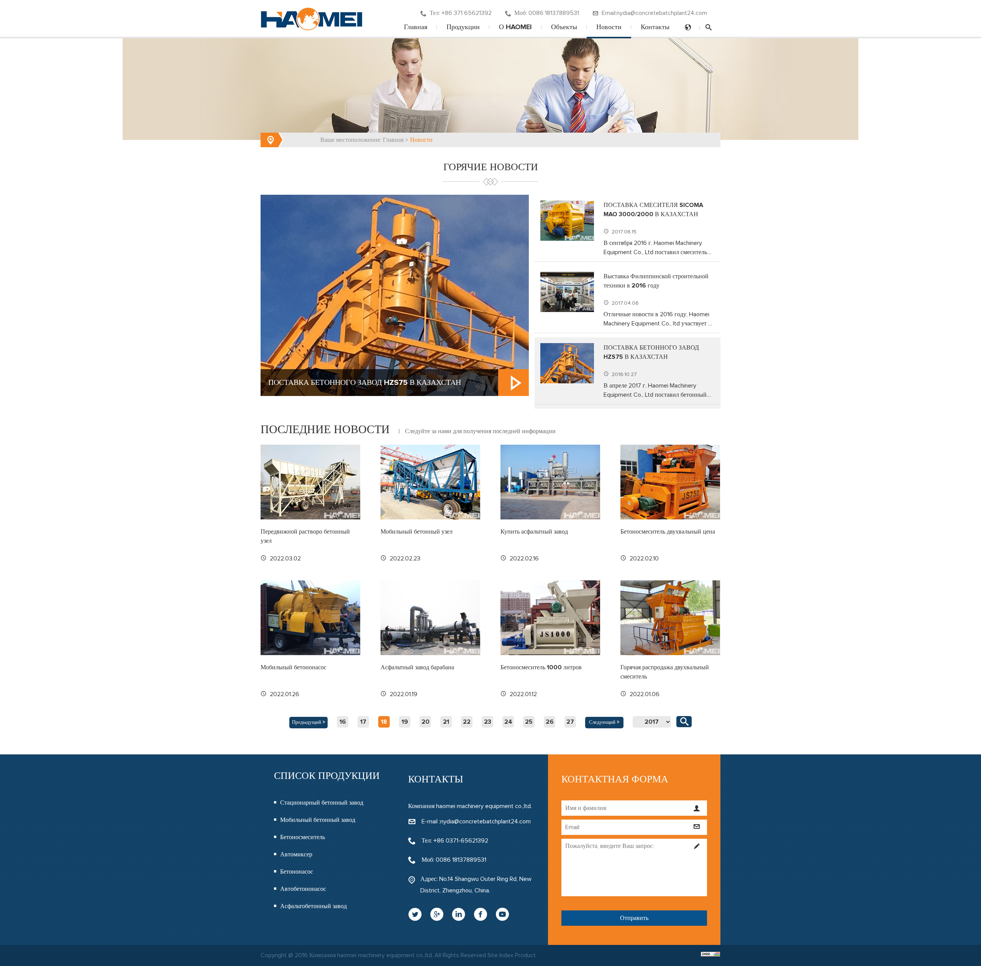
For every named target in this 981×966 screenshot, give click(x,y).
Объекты (564, 27)
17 (363, 722)
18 (384, 722)
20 (426, 722)
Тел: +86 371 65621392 (461, 13)
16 (343, 722)
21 (446, 722)
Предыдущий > (308, 722)
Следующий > (604, 722)
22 (467, 722)
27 (570, 722)
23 (487, 722)
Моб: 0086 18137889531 (546, 13)
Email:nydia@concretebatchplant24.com (654, 13)
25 (529, 722)
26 (550, 722)
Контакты (655, 27)
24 (508, 722)
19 (405, 722)
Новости (609, 27)
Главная (415, 27)
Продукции (463, 27)
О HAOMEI (515, 27)
